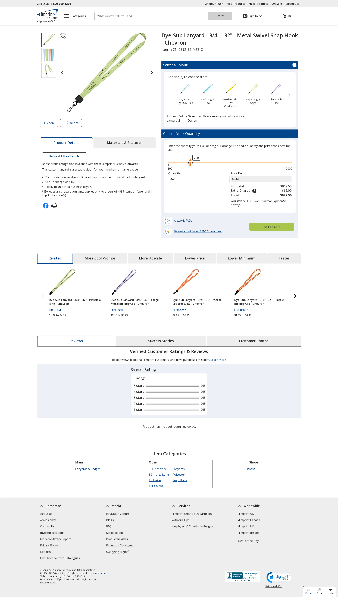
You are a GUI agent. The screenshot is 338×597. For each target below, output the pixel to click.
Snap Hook (180, 480)
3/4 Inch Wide (158, 469)
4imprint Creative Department (192, 514)
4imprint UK (246, 526)
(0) (287, 17)
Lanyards (179, 469)
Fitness (250, 469)
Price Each (237, 173)
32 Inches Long (159, 475)
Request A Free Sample (64, 156)
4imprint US (246, 514)
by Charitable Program (193, 526)
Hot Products (236, 4)
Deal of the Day (248, 541)
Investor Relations (52, 533)
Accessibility (48, 520)
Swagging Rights (118, 552)
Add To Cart (272, 227)
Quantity (174, 173)
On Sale (277, 4)
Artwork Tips (180, 520)
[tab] (66, 142)
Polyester (179, 475)
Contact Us (47, 526)
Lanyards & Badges (88, 469)
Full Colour (156, 486)
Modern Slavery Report (56, 539)
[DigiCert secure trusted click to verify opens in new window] (279, 577)
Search (219, 15)
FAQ (108, 526)
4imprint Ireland (248, 533)
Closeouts (292, 4)
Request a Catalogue (119, 545)
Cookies (46, 552)
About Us (46, 514)
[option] (185, 94)
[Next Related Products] (295, 296)
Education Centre (117, 514)
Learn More (218, 360)
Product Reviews (117, 539)
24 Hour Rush (214, 4)
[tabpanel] (169, 389)
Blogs (110, 520)
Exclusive (155, 480)
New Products (258, 4)
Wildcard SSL (273, 587)
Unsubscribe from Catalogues (60, 558)
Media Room (114, 533)
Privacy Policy (49, 545)
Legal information (98, 573)
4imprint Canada (249, 520)
